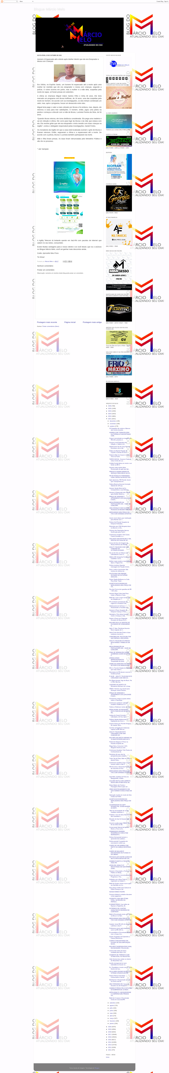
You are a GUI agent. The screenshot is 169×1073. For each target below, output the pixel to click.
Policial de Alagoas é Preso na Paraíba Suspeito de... (118, 742)
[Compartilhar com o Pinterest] (71, 261)
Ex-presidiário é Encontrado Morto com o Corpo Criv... (120, 933)
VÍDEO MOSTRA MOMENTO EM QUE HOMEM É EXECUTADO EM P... (120, 790)
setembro (113, 1003)
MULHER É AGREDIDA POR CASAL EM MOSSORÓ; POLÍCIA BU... (120, 947)
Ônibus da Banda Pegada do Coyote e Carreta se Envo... (118, 451)
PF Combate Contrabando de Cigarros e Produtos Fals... (118, 602)
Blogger (97, 1068)
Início (107, 1057)
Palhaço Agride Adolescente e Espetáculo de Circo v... (118, 720)
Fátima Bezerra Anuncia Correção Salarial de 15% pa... (119, 484)
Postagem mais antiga (92, 322)
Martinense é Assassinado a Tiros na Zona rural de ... (119, 980)
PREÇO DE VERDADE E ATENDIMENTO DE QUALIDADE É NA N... (120, 498)
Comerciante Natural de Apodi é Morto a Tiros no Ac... (119, 828)
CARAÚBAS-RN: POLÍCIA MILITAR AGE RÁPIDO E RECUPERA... (120, 637)
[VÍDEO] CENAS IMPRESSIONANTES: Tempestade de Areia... (117, 659)
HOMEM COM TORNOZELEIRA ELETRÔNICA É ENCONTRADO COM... (120, 434)
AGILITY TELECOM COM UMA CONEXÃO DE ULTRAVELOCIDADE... (119, 548)
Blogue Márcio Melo (49, 9)
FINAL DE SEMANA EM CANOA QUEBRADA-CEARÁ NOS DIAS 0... (119, 654)
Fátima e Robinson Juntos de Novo (120, 707)
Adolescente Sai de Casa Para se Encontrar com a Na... (119, 447)
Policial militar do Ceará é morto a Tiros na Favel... (119, 455)
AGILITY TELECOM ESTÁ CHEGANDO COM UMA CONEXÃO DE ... (117, 733)
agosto (112, 1005)
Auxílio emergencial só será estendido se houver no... (118, 964)
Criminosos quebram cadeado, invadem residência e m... (118, 703)
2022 (110, 416)
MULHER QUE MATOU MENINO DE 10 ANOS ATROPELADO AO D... (120, 738)
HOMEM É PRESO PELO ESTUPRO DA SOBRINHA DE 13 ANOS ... (120, 988)
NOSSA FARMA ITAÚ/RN (117, 892)
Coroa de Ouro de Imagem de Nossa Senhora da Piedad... (118, 543)
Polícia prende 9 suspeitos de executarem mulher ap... (118, 842)
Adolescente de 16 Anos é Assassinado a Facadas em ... (119, 606)
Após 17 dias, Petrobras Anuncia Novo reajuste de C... (119, 629)
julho (111, 1008)
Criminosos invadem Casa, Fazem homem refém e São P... (120, 763)
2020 (110, 1026)
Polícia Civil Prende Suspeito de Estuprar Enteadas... (119, 522)
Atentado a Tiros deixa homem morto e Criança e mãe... (118, 615)
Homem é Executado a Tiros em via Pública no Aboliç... (120, 871)
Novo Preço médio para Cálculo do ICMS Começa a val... (120, 888)
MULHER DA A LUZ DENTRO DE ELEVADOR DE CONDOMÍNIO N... (119, 624)
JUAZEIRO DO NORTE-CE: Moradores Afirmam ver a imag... (120, 685)
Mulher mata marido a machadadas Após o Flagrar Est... (120, 562)
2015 (110, 1039)
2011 (109, 1050)
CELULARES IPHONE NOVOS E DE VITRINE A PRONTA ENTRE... (120, 972)
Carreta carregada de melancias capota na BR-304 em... (119, 728)
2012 (110, 1047)
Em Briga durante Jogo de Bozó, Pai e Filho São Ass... (120, 681)
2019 (110, 1029)
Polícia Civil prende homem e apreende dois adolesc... (118, 838)
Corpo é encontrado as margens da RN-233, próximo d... (120, 439)
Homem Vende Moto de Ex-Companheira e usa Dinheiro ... (119, 489)
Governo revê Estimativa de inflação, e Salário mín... (118, 443)
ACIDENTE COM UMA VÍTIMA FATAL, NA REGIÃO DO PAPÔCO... (118, 900)
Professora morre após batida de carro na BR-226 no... (119, 929)
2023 (110, 413)
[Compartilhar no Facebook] (69, 261)
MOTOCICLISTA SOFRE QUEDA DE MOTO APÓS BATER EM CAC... (120, 857)
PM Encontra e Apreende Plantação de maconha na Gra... (120, 767)
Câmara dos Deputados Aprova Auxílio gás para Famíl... (119, 531)
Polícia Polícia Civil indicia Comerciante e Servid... (117, 976)
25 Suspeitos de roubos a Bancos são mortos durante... (119, 429)
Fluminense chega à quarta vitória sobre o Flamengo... (119, 699)
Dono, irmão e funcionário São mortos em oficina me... (118, 570)
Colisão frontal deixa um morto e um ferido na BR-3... (120, 464)
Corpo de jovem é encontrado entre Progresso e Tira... (120, 875)
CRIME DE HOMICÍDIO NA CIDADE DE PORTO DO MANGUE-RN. (120, 664)
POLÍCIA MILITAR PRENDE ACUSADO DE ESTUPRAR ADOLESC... (118, 575)
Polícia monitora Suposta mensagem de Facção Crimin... (119, 566)
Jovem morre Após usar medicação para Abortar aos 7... (120, 518)
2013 (110, 1044)
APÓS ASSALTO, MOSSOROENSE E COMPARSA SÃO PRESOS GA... (120, 994)
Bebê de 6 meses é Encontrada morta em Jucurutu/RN (119, 998)
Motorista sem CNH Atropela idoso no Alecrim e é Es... (120, 527)
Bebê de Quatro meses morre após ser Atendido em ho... (120, 884)
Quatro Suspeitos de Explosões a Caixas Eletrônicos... (119, 937)
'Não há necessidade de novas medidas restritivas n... (118, 811)
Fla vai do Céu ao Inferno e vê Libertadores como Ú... (118, 553)
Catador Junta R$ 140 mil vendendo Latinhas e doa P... (120, 924)
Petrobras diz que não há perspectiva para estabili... (118, 755)
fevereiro (113, 1021)
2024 (110, 411)
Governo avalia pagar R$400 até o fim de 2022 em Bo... (120, 823)
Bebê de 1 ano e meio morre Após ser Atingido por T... (120, 598)
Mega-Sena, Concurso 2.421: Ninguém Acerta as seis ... (118, 746)
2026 (110, 406)
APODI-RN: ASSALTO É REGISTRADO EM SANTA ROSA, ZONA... (120, 867)
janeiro (112, 1023)
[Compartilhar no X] (67, 261)
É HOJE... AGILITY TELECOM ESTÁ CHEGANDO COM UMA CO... (120, 677)
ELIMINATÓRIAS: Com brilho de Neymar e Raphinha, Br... (119, 905)
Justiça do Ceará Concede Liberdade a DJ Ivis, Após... (118, 716)
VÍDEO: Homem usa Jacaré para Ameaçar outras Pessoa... (119, 689)
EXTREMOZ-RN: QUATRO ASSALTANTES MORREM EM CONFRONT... (119, 910)
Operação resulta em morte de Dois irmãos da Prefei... (120, 795)
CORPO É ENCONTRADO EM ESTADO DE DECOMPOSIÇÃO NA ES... (119, 942)
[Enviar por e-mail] (64, 261)
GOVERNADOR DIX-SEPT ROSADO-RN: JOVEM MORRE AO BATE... (119, 806)
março (112, 1018)
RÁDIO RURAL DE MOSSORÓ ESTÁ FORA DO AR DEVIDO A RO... (119, 711)
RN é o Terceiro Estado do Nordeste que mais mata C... (120, 668)
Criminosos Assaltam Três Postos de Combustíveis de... (120, 750)
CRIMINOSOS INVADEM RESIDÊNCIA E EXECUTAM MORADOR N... (118, 833)
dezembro (113, 421)
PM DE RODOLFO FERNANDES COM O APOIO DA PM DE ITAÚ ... (120, 476)
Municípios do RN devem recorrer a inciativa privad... (120, 672)
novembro (113, 423)
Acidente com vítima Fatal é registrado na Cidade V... (118, 880)
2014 (110, 1042)
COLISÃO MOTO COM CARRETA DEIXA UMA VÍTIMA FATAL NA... (120, 781)
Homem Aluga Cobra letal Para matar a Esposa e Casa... (119, 594)
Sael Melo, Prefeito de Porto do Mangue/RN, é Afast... (119, 777)
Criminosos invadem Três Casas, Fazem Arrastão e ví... (119, 535)
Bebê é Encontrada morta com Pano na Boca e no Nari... (120, 915)
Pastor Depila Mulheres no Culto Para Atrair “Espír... (119, 580)
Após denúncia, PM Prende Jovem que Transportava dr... (120, 480)
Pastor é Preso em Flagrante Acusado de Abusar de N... (118, 619)
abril (111, 1016)
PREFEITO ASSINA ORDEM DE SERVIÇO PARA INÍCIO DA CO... (120, 472)
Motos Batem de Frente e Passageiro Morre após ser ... (119, 785)
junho (112, 1010)
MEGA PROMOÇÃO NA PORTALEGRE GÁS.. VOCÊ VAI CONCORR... (120, 504)
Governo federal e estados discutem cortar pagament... (120, 895)
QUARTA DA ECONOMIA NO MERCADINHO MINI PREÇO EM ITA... (120, 585)
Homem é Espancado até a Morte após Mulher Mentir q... (119, 493)
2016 (110, 1037)
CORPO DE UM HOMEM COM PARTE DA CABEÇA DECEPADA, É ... (120, 847)
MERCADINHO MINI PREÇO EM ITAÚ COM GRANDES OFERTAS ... (120, 514)
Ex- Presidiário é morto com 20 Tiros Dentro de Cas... (120, 968)
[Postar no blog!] (66, 261)
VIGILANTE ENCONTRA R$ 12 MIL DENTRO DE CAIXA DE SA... (120, 539)
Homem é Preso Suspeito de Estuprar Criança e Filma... (118, 610)
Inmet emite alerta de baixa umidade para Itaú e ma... (118, 951)
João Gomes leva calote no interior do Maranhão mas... (120, 959)
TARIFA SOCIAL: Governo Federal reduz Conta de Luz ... (120, 460)
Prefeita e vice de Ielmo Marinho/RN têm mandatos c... (120, 815)
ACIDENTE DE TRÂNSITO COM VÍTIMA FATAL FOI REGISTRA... (120, 955)
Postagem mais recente (47, 322)
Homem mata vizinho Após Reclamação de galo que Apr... (119, 468)
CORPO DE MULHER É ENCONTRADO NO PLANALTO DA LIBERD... (119, 853)
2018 (110, 1032)
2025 (110, 408)
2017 (110, 1034)
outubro (112, 426)
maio (111, 1013)
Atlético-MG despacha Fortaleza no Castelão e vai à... (120, 557)
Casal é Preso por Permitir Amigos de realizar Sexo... (120, 724)
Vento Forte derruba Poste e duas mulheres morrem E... (119, 633)
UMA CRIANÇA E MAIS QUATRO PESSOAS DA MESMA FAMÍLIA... (120, 508)
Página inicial (70, 322)
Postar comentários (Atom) (50, 326)
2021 (110, 419)
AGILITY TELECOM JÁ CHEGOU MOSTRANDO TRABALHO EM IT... (119, 642)
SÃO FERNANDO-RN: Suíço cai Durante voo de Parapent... (119, 984)
